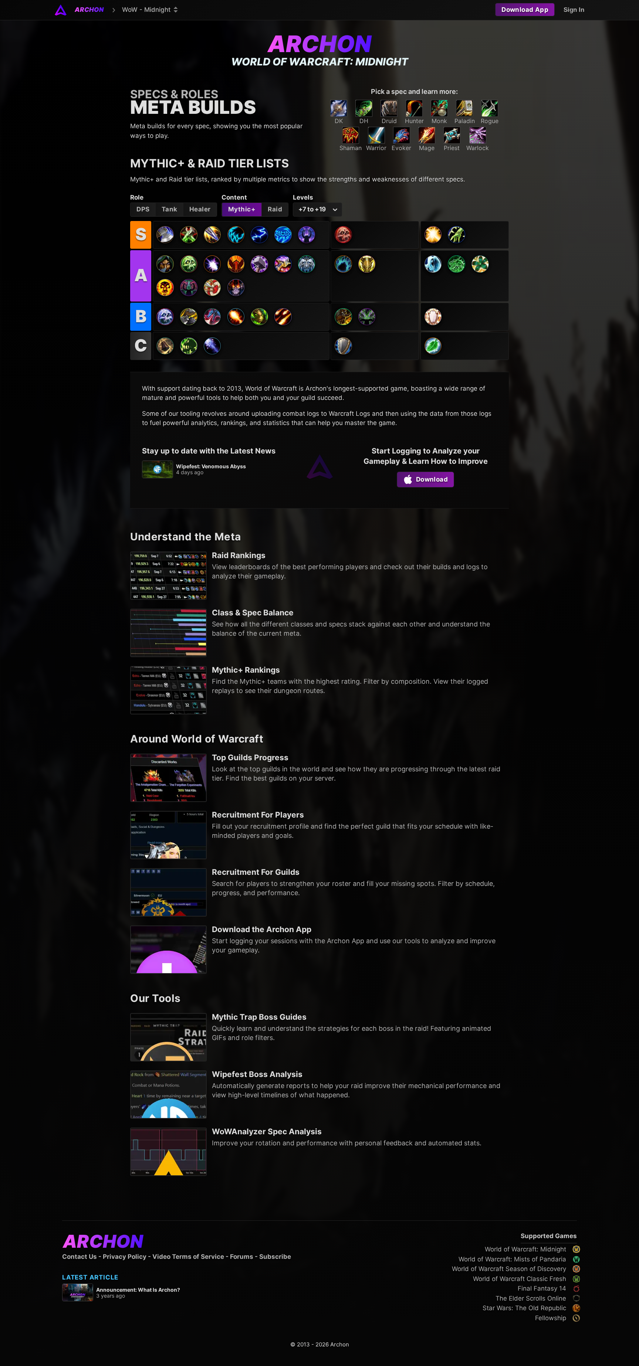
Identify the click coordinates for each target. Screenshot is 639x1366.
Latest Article (90, 1277)
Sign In (574, 9)
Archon (319, 44)
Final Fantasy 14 (542, 1288)
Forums (241, 1256)
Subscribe (275, 1256)
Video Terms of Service (188, 1256)
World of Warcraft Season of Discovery (509, 1268)
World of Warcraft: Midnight (525, 1249)
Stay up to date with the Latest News (208, 450)
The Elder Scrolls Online (531, 1298)
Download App (524, 9)
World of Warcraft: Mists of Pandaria (512, 1259)
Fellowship (550, 1318)
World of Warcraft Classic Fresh (519, 1278)
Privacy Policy (124, 1256)
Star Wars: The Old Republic (524, 1308)
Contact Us (79, 1256)
